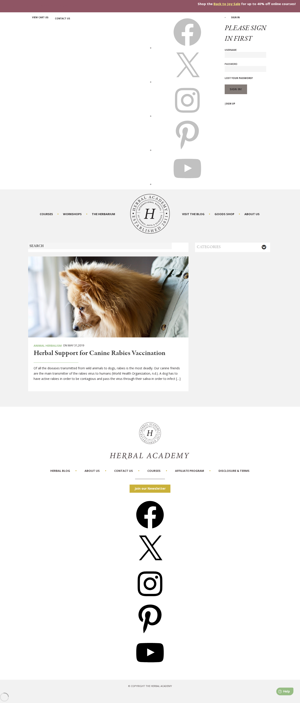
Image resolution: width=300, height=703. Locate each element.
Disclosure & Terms (234, 471)
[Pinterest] (150, 634)
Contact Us (62, 18)
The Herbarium (103, 214)
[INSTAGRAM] (187, 115)
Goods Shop (224, 214)
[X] (187, 81)
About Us (252, 214)
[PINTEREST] (187, 150)
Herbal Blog (60, 471)
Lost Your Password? (239, 78)
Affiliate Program (189, 471)
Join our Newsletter (150, 488)
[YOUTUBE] (187, 184)
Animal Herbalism (48, 346)
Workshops (72, 214)
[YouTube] (150, 668)
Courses (46, 214)
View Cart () (40, 17)
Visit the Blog (193, 214)
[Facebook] (150, 530)
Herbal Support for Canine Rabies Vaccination (99, 353)
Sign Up (230, 103)
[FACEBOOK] (187, 47)
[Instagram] (150, 599)
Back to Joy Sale (226, 4)
